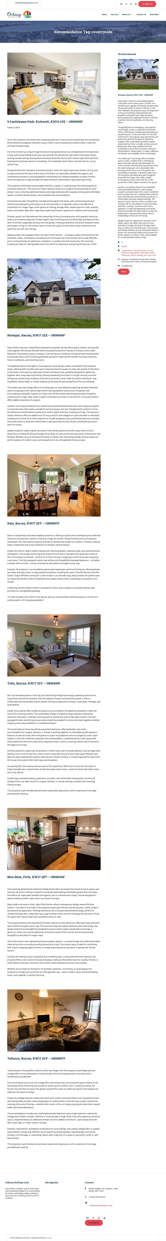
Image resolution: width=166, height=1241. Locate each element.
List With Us (147, 4)
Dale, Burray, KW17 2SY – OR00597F (33, 523)
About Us (126, 14)
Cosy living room (139, 250)
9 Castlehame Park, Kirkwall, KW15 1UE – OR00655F (45, 122)
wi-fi (154, 255)
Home (104, 14)
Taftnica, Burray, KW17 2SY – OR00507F (36, 1058)
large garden (135, 253)
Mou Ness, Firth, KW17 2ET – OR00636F (36, 877)
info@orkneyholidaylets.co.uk (100, 1205)
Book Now (154, 14)
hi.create (49, 1238)
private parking (137, 255)
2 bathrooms (127, 250)
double (124, 246)
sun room (148, 255)
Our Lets (114, 14)
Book (124, 271)
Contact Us (141, 14)
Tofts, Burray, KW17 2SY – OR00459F (33, 683)
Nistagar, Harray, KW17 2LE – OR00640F (36, 335)
